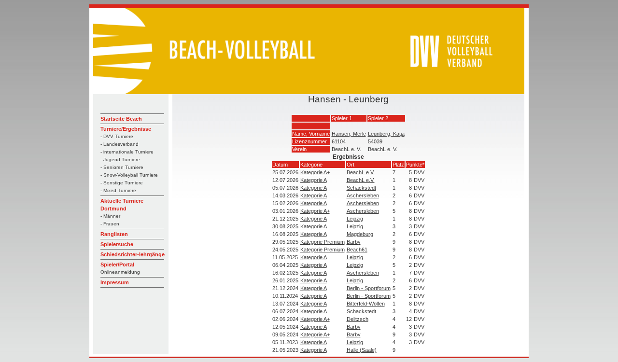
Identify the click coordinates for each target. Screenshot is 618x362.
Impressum (114, 282)
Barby (354, 242)
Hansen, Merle (349, 134)
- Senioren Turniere (121, 167)
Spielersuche (116, 244)
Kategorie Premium (322, 242)
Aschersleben (363, 195)
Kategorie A (313, 180)
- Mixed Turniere (118, 190)
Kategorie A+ (315, 172)
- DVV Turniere (116, 136)
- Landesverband (119, 144)
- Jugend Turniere (120, 159)
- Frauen (109, 223)
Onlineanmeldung (120, 272)
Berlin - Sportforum (369, 288)
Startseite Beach (121, 119)
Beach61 (357, 249)
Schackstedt (361, 188)
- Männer (110, 216)
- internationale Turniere (127, 151)
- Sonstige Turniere (121, 182)
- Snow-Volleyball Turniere (129, 175)
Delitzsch (357, 319)
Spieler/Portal (117, 264)
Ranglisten (114, 234)
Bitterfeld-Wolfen (366, 303)
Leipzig (355, 219)
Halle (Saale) (362, 350)
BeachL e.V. (361, 172)
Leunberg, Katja (386, 134)
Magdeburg (360, 234)
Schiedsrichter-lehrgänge (132, 254)
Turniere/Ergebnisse (125, 129)
